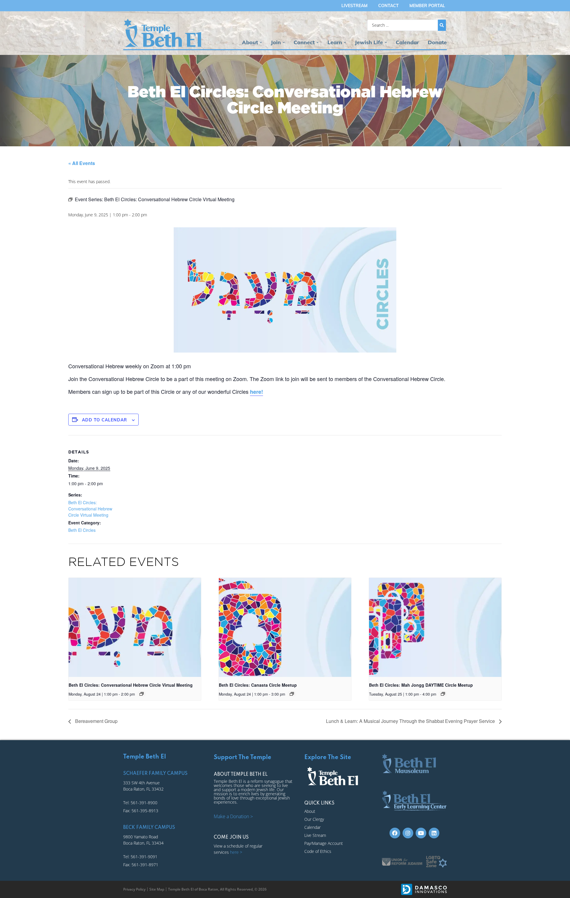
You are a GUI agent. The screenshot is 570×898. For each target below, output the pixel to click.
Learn (334, 42)
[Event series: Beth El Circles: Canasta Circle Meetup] (292, 694)
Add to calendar (104, 420)
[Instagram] (408, 833)
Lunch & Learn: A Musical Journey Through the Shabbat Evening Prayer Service (411, 721)
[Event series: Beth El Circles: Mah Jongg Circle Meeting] (443, 694)
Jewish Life (369, 42)
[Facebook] (395, 833)
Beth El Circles (82, 530)
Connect (304, 42)
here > (236, 852)
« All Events (81, 163)
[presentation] (135, 627)
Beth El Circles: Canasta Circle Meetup (258, 685)
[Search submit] (442, 25)
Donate (437, 42)
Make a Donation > (233, 816)
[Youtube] (421, 833)
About (250, 42)
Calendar (407, 42)
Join (276, 42)
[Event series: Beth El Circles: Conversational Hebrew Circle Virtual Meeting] (142, 694)
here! (256, 392)
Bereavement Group (96, 721)
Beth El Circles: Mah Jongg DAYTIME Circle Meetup (421, 685)
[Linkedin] (434, 833)
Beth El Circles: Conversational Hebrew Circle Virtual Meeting (90, 508)
